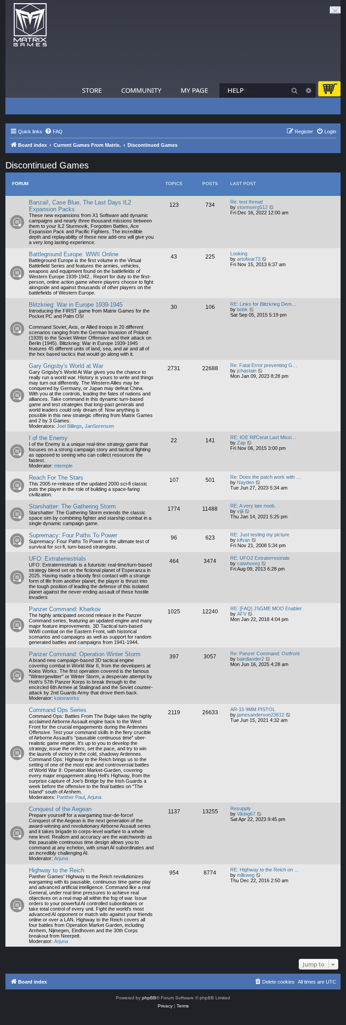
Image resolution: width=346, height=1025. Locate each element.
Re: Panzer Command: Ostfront (265, 653)
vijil (240, 511)
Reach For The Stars (56, 477)
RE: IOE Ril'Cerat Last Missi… (263, 437)
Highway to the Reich (56, 870)
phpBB (149, 997)
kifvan (243, 540)
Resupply (240, 808)
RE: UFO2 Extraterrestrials (260, 558)
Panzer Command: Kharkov (65, 609)
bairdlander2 (250, 659)
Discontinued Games (47, 165)
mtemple (63, 465)
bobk (242, 309)
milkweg (246, 875)
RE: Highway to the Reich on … (264, 869)
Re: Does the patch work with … (265, 477)
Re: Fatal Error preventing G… (263, 365)
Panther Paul (71, 797)
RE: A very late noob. (253, 505)
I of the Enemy (48, 438)
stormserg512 (252, 207)
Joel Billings (69, 426)
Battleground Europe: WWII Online (73, 254)
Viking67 (246, 813)
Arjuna (94, 797)
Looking (238, 253)
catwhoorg (248, 563)
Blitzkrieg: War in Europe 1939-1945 (76, 304)
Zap (241, 442)
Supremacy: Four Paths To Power (73, 535)
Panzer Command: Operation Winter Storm (85, 654)
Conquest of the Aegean (60, 809)
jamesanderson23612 (260, 714)
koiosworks (66, 698)
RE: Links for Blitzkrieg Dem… (263, 304)
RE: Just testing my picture (259, 534)
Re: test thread (246, 201)
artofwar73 (248, 259)
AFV (241, 614)
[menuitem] (54, 131)
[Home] (30, 25)
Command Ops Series (57, 710)
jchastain (246, 370)
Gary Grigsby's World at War (66, 366)
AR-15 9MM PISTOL (252, 709)
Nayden (245, 482)
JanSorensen (99, 426)
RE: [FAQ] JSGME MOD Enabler (266, 608)
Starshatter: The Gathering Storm (72, 506)
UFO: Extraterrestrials (57, 558)
